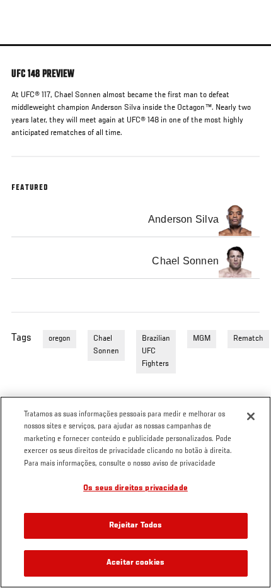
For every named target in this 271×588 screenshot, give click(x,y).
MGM (201, 338)
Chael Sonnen (106, 345)
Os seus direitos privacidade (135, 489)
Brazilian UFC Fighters (156, 351)
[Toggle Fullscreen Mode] (245, 53)
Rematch (248, 338)
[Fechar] (251, 416)
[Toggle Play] (26, 53)
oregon (60, 338)
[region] (135, 492)
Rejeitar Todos (136, 526)
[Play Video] (136, 45)
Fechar (248, 68)
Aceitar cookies (135, 563)
